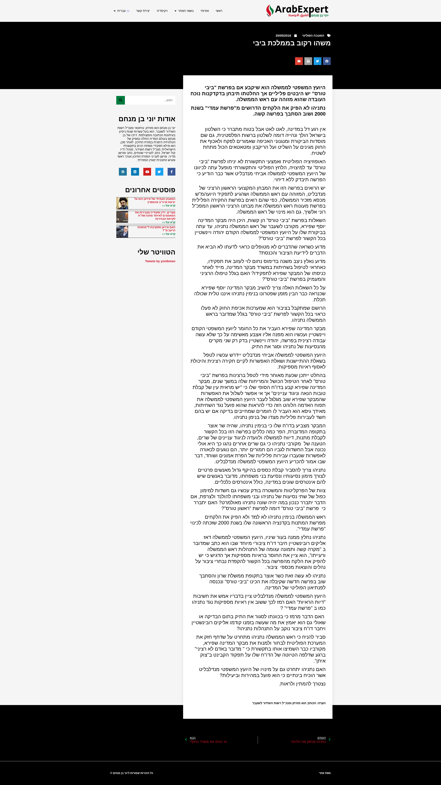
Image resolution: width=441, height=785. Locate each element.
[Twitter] (159, 172)
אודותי (205, 11)
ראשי (219, 11)
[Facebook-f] (172, 172)
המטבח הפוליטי (313, 35)
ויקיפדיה (162, 11)
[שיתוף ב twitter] (317, 61)
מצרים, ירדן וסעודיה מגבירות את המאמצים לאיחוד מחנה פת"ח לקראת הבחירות (155, 215)
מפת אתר (325, 773)
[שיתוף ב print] (308, 61)
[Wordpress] (123, 172)
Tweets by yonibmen (160, 261)
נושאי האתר (186, 11)
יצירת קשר (143, 11)
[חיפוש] (120, 100)
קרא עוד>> (168, 205)
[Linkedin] (135, 172)
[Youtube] (147, 172)
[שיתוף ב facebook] (327, 61)
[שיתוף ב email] (299, 61)
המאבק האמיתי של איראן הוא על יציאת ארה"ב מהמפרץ (154, 200)
